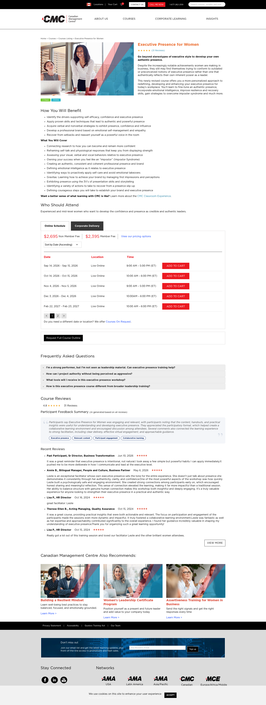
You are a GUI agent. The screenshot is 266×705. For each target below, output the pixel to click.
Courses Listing (65, 39)
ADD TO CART (176, 266)
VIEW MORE (215, 543)
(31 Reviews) (151, 51)
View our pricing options (136, 236)
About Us (101, 19)
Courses (129, 19)
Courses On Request (118, 322)
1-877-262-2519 (176, 5)
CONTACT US (137, 5)
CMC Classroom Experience (154, 196)
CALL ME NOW (156, 5)
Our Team (115, 626)
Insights (212, 19)
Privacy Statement (52, 626)
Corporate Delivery (87, 226)
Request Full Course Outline (63, 338)
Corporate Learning (170, 19)
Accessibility (73, 626)
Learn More (47, 613)
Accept (170, 695)
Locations (98, 5)
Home (43, 39)
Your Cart (115, 4)
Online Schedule (55, 226)
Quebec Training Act (95, 626)
